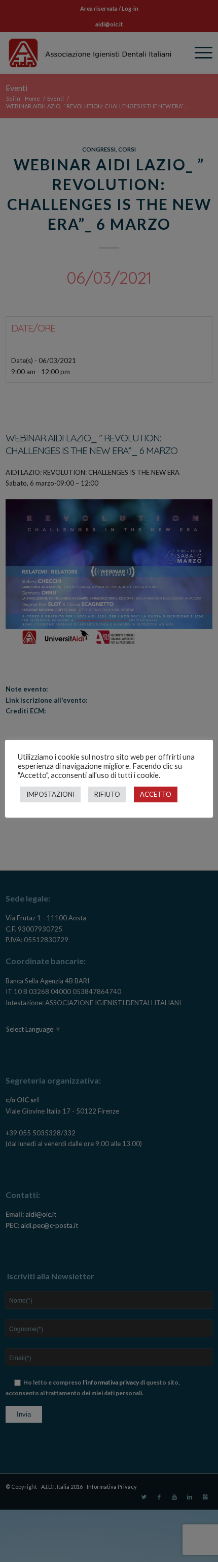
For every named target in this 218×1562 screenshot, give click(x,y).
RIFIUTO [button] (107, 794)
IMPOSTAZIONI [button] (50, 794)
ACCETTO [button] (155, 794)
